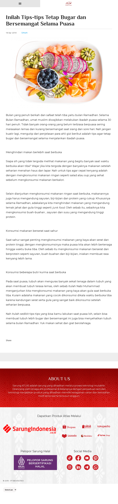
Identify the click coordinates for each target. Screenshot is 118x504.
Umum (24, 32)
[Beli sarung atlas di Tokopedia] (103, 426)
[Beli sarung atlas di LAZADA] (69, 436)
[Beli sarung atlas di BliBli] (86, 426)
